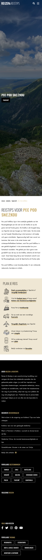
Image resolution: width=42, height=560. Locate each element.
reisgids (17, 333)
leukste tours (22, 298)
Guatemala (29, 480)
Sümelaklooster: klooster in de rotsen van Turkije (17, 447)
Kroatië (6, 475)
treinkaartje (24, 307)
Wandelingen (29, 548)
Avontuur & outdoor (11, 553)
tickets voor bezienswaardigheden (23, 300)
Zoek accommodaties (19, 290)
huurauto (14, 317)
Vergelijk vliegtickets (19, 324)
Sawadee (28, 348)
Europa (8, 201)
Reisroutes (8, 542)
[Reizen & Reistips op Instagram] (11, 528)
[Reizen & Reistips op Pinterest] (16, 528)
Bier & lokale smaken (11, 548)
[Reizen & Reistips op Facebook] (2, 528)
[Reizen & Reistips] (10, 3)
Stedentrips (22, 542)
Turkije (6, 469)
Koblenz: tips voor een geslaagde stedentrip (15, 426)
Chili (16, 469)
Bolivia (17, 475)
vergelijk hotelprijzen (19, 292)
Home (3, 201)
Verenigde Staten (31, 475)
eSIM (16, 341)
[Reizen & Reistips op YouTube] (21, 528)
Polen (6, 480)
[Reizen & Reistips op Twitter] (6, 528)
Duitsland (27, 469)
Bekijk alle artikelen (7, 452)
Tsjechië (14, 201)
